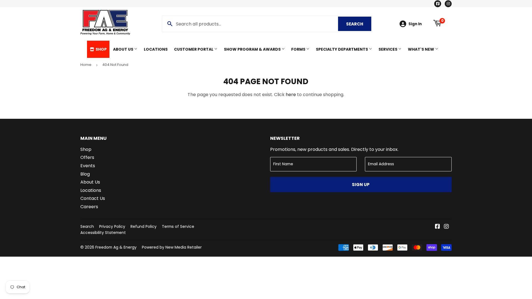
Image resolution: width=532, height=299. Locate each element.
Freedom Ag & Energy (116, 247)
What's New (421, 49)
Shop (101, 49)
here (291, 94)
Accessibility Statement (103, 232)
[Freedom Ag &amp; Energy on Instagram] (446, 227)
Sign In (415, 24)
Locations (156, 49)
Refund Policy (144, 226)
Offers (87, 157)
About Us (123, 49)
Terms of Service (178, 226)
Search (358, 24)
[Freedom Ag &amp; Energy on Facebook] (437, 227)
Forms (298, 49)
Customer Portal (194, 49)
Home (85, 64)
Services (388, 49)
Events (87, 166)
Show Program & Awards (253, 49)
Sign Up (361, 184)
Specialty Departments (342, 49)
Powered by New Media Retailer (172, 247)
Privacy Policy (112, 226)
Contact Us (92, 198)
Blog (85, 174)
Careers (89, 206)
